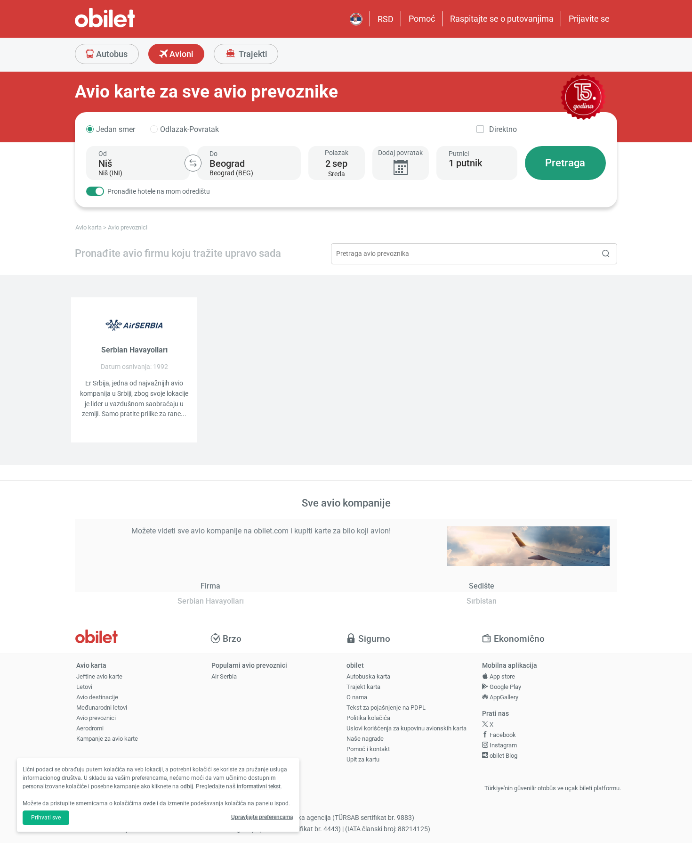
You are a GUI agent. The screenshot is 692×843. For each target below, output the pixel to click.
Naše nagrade (365, 738)
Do (213, 153)
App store (501, 676)
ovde (149, 803)
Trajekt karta (363, 686)
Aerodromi (90, 728)
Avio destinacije (97, 697)
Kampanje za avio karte (107, 738)
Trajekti (252, 54)
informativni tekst (258, 786)
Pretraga (565, 163)
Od (102, 153)
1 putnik (465, 163)
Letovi (84, 686)
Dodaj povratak (400, 152)
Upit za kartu (362, 759)
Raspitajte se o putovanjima (502, 19)
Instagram (502, 745)
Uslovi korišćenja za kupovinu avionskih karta (406, 728)
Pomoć (422, 19)
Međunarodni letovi (101, 707)
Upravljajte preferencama (262, 817)
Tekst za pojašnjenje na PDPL (386, 707)
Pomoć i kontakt (368, 749)
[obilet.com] (127, 26)
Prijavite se (589, 19)
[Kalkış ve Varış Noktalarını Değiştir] (193, 163)
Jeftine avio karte (99, 676)
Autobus (111, 54)
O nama (356, 697)
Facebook (502, 734)
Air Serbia (224, 676)
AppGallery (503, 697)
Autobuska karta (368, 676)
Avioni (180, 54)
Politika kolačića (368, 717)
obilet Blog (502, 755)
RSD (386, 19)
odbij (186, 786)
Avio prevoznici (96, 717)
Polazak (336, 152)
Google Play (504, 686)
